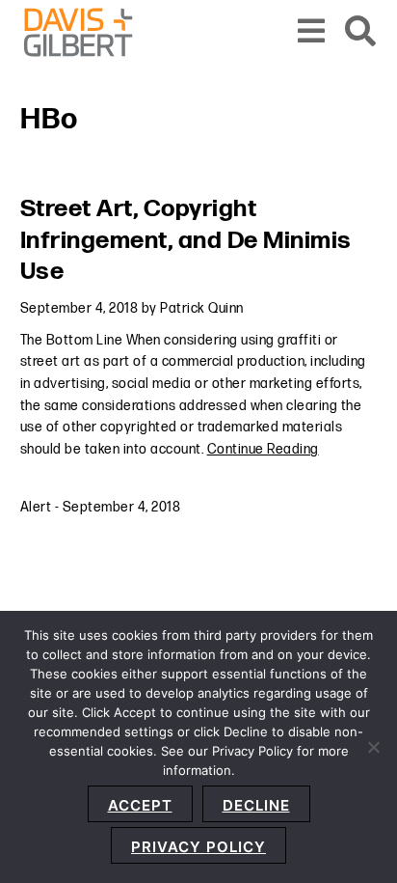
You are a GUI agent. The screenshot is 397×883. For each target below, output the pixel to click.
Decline (256, 805)
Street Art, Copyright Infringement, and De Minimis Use (186, 240)
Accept (140, 805)
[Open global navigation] (312, 32)
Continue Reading (263, 449)
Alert (36, 507)
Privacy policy (198, 847)
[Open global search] (361, 32)
